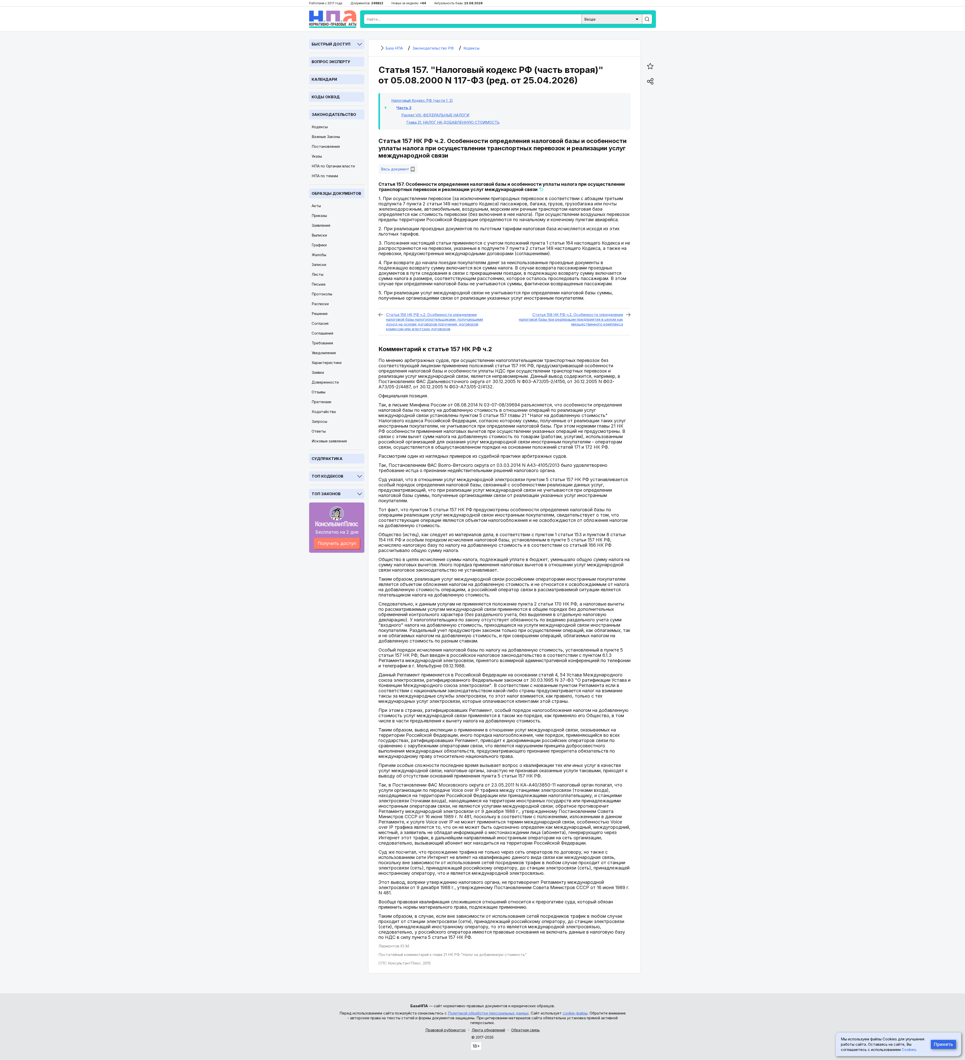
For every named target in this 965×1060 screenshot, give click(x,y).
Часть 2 (403, 107)
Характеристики (327, 362)
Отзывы (318, 392)
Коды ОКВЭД (326, 97)
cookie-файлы (575, 1013)
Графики (319, 245)
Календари (324, 79)
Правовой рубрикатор (445, 1030)
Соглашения (322, 333)
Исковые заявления (329, 441)
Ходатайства (324, 411)
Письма (318, 284)
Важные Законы (326, 136)
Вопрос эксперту (331, 61)
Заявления (321, 225)
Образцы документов (336, 193)
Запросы (319, 421)
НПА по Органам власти (333, 166)
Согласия (320, 323)
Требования (322, 343)
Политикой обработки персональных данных (488, 1013)
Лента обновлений (488, 1030)
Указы (317, 156)
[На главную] (332, 19)
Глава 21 (453, 122)
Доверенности (325, 382)
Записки (319, 264)
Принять (943, 1044)
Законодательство (334, 114)
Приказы (319, 215)
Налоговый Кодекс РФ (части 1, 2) (422, 100)
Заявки (318, 372)
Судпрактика (327, 458)
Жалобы (319, 254)
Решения (319, 313)
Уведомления (324, 352)
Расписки (320, 303)
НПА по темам (325, 175)
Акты (316, 205)
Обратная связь (525, 1030)
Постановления (326, 146)
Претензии (321, 401)
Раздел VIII (435, 115)
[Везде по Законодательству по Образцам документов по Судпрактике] (612, 18)
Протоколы (322, 294)
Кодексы (320, 126)
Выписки (319, 235)
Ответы (319, 431)
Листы (317, 274)
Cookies (909, 1049)
